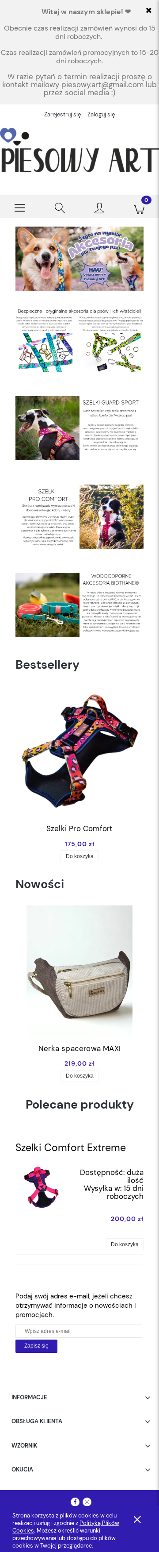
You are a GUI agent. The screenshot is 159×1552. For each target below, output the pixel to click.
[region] (79, 259)
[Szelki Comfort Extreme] (41, 1186)
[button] (20, 207)
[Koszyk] (139, 207)
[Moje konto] (99, 208)
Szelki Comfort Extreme (70, 1147)
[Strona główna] (79, 150)
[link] (79, 259)
